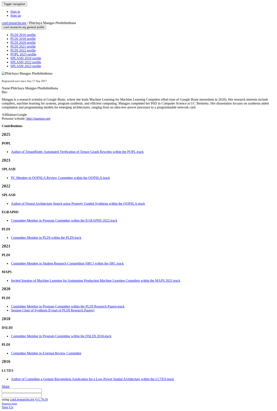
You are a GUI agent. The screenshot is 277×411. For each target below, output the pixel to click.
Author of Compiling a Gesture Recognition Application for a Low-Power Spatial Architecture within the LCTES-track (92, 379)
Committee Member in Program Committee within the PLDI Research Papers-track (67, 306)
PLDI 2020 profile (23, 42)
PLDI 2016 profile (23, 35)
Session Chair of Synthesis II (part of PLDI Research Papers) (52, 310)
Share (6, 386)
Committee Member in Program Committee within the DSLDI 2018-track (61, 336)
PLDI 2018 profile (23, 39)
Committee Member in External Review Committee (46, 353)
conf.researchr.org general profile (23, 27)
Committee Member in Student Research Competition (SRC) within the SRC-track (67, 263)
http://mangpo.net (38, 118)
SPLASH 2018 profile (25, 58)
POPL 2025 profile (23, 54)
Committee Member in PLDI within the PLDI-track (46, 237)
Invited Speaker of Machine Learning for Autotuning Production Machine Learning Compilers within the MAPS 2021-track (95, 280)
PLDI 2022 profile (23, 50)
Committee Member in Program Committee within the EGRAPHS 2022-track (64, 220)
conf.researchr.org (14, 23)
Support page (9, 403)
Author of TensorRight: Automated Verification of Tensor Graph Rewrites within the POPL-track (77, 152)
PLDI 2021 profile (23, 46)
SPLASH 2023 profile (25, 66)
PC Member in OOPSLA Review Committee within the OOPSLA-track (60, 178)
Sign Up (7, 407)
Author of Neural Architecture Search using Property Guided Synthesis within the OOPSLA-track (78, 203)
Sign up (15, 15)
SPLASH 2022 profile (25, 62)
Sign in (15, 11)
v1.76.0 (41, 399)
